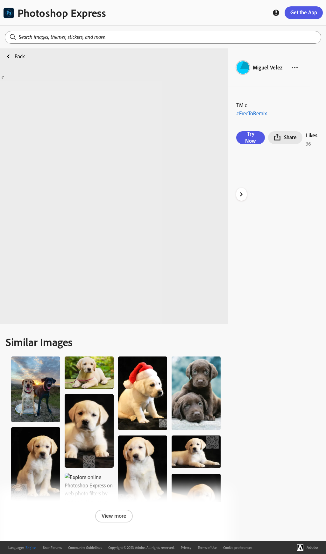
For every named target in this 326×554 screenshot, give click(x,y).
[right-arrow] (241, 194)
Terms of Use (207, 547)
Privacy (186, 547)
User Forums (52, 547)
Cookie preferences (237, 547)
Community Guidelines (85, 547)
